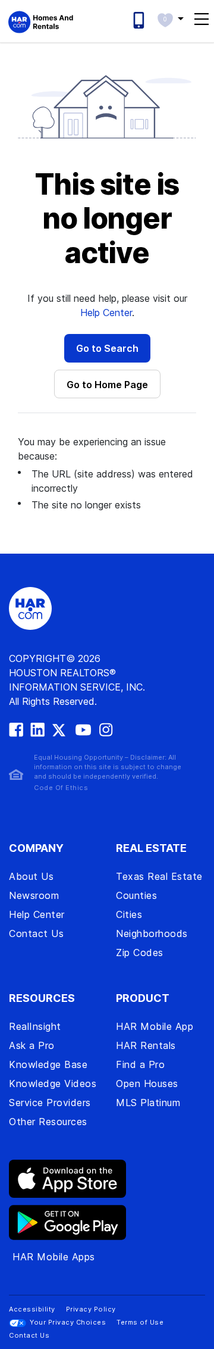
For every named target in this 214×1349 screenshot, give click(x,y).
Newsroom (34, 895)
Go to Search (107, 348)
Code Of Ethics (61, 787)
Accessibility (32, 1309)
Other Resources (48, 1122)
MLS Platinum (148, 1102)
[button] (170, 18)
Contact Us (36, 933)
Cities (129, 914)
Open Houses (147, 1083)
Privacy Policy (91, 1309)
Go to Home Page (107, 385)
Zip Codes (139, 952)
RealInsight (35, 1026)
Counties (136, 895)
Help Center (106, 312)
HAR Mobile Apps (53, 1257)
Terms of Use (140, 1322)
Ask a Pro (32, 1045)
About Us (31, 876)
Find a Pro (140, 1064)
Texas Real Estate (159, 876)
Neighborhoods (152, 933)
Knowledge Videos (52, 1083)
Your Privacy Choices (68, 1322)
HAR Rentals (146, 1045)
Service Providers (50, 1102)
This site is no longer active (107, 218)
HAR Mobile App (154, 1026)
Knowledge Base (48, 1064)
